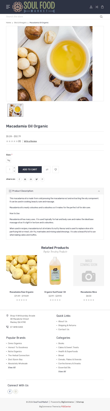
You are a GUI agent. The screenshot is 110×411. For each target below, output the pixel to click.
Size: (9, 155)
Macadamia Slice (89, 292)
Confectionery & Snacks (69, 363)
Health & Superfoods (68, 351)
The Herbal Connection (19, 355)
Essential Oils (64, 367)
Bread (61, 355)
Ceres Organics (15, 343)
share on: (10, 179)
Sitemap (80, 402)
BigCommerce (67, 402)
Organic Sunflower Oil (55, 292)
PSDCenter (66, 407)
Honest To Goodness (18, 347)
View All (12, 367)
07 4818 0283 (16, 327)
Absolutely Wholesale (18, 363)
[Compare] (96, 8)
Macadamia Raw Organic (21, 292)
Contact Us (63, 329)
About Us (62, 321)
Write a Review (30, 141)
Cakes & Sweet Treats (68, 347)
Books (61, 343)
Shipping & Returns (67, 325)
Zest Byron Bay (15, 359)
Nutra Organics (15, 351)
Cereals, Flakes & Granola (69, 359)
